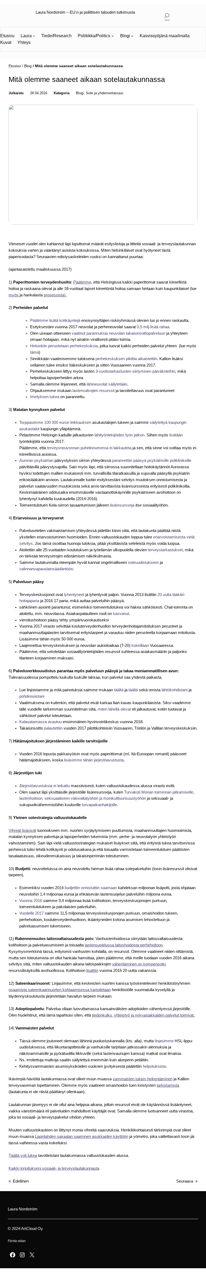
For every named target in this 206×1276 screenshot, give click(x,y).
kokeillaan (140, 645)
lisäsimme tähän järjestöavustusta (94, 760)
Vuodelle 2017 (32, 913)
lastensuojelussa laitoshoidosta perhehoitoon (124, 945)
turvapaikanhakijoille (99, 805)
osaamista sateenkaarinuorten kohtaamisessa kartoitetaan (60, 990)
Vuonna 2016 (31, 901)
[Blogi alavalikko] (132, 36)
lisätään (176, 435)
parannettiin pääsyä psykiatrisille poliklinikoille (151, 460)
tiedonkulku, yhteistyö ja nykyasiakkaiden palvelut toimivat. (143, 1015)
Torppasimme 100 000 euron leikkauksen (55, 422)
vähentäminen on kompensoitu (139, 964)
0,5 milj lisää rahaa (153, 327)
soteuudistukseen (143, 562)
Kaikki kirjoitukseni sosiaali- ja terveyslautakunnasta (54, 1168)
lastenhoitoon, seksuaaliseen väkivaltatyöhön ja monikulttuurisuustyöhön (82, 798)
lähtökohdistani (174, 690)
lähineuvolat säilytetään (107, 384)
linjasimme (164, 1041)
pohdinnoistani (31, 696)
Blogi (80, 93)
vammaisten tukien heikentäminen (142, 1079)
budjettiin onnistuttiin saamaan (91, 888)
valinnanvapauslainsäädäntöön (46, 569)
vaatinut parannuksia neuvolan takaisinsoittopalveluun (118, 333)
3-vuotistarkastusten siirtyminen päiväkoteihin (135, 371)
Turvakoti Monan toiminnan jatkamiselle (158, 792)
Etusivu (15, 66)
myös (14, 295)
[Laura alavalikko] (34, 36)
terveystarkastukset (165, 550)
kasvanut (121, 613)
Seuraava (184, 1181)
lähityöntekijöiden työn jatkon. (120, 435)
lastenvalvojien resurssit (93, 390)
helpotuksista (154, 1066)
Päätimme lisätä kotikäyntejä (55, 320)
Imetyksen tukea (44, 397)
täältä (118, 690)
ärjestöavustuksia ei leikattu (46, 786)
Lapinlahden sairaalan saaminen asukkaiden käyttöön (81, 1136)
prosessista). (55, 295)
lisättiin (92, 970)
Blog (28, 66)
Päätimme (82, 282)
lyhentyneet (74, 594)
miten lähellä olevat (114, 709)
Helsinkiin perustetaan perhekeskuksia (64, 346)
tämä (34, 352)
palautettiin (53, 728)
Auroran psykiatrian (36, 460)
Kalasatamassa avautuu (41, 722)
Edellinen (21, 1181)
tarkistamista (168, 1085)
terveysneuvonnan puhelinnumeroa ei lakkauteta (89, 448)
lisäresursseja (122, 505)
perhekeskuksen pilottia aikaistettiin (126, 359)
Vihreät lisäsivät (22, 830)
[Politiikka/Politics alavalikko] (112, 36)
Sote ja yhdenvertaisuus (104, 93)
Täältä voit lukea (23, 1155)
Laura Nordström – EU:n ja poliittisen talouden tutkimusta (85, 12)
